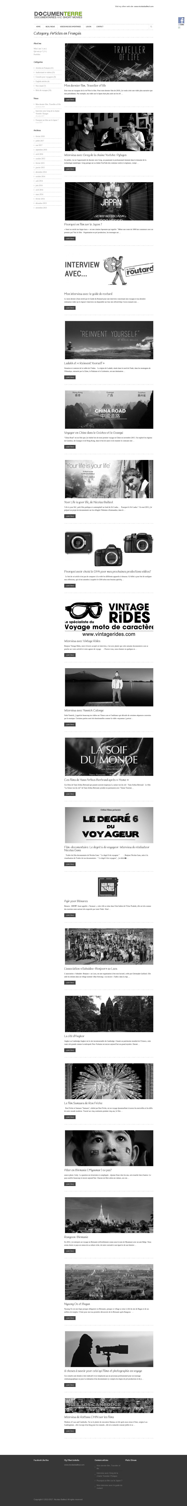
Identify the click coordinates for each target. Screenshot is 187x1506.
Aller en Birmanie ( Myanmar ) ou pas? (88, 1170)
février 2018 (40, 136)
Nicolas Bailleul (60, 1499)
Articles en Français (43, 68)
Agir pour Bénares (76, 901)
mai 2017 (39, 145)
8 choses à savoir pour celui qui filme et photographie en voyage (103, 1371)
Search (151, 26)
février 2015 (40, 163)
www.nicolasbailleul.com (144, 6)
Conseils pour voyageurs (44, 77)
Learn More (70, 100)
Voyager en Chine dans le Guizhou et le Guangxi (93, 433)
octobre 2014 (40, 176)
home (38, 27)
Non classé (39, 86)
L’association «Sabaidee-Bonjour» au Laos (90, 969)
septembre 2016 (41, 150)
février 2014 (40, 199)
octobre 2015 (40, 159)
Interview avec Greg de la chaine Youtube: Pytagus (95, 155)
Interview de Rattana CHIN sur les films (89, 1417)
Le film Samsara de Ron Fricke (83, 1103)
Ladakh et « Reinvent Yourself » (84, 363)
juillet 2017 (40, 141)
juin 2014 (39, 185)
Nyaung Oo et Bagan (77, 1304)
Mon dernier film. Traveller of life (85, 86)
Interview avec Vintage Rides (82, 641)
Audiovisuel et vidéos (43, 72)
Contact (99, 27)
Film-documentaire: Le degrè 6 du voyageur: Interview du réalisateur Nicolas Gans (106, 849)
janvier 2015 (40, 168)
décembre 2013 (41, 203)
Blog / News (50, 27)
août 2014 (39, 181)
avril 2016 (39, 154)
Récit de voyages (42, 90)
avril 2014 (39, 190)
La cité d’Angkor (74, 1036)
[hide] (183, 17)
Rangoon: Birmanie (76, 1237)
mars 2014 (39, 194)
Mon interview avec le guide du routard (88, 294)
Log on (88, 27)
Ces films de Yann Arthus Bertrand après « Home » (96, 780)
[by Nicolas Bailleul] (58, 19)
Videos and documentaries (70, 27)
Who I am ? (38, 49)
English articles (41, 81)
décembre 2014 (41, 172)
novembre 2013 (41, 208)
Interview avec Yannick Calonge (84, 711)
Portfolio (37, 54)
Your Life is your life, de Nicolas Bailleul (88, 502)
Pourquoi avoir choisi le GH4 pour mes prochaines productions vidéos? (107, 572)
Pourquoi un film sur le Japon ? (83, 225)
